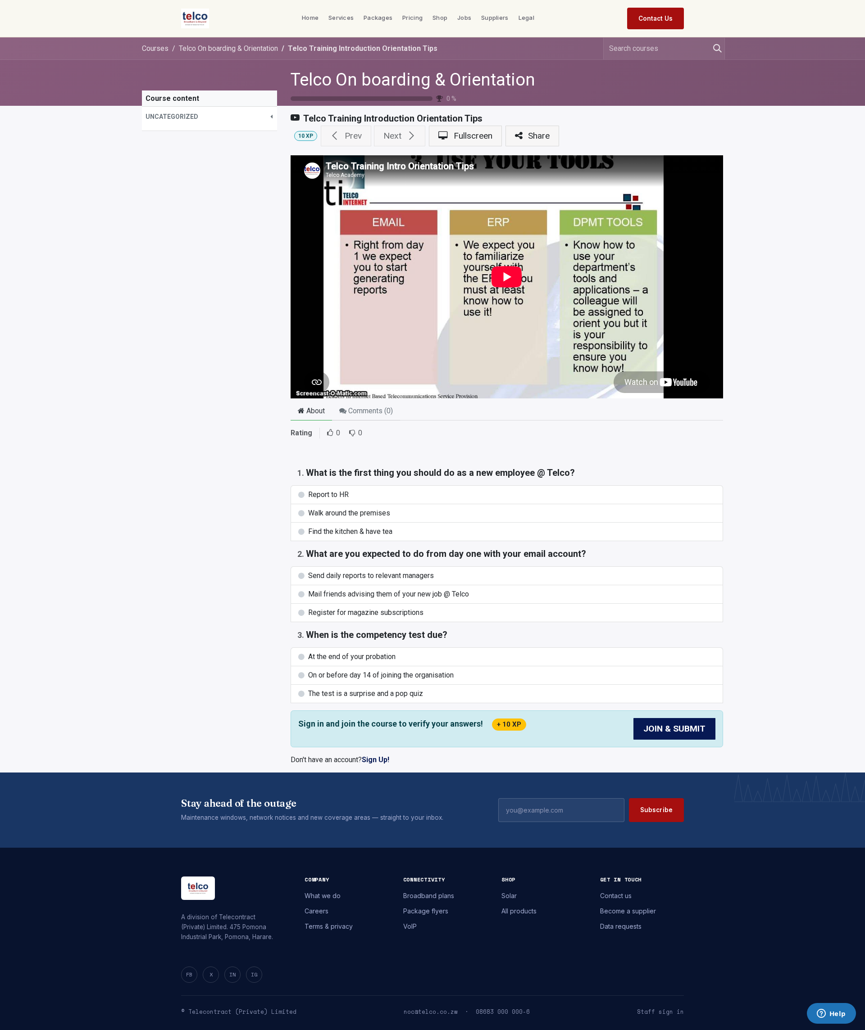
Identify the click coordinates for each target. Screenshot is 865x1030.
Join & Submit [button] (674, 728)
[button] (209, 116)
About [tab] (315, 411)
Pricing (412, 17)
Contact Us (655, 18)
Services (341, 17)
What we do (323, 895)
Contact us (616, 895)
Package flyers (425, 911)
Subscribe (656, 809)
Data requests (621, 926)
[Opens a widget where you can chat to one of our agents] (831, 1014)
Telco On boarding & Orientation (413, 80)
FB (189, 974)
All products (519, 911)
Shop (439, 17)
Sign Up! (375, 759)
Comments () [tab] (369, 411)
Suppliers (494, 17)
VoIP (410, 926)
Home (310, 17)
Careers (316, 911)
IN (232, 974)
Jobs (464, 17)
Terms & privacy (329, 926)
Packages (378, 17)
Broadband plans (428, 895)
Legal (526, 17)
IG (254, 974)
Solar (509, 895)
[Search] (713, 48)
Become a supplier (628, 911)
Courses (155, 48)
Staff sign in (660, 1011)
